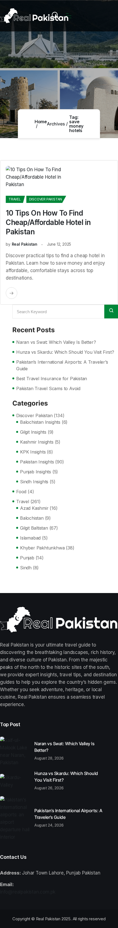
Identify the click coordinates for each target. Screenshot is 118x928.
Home (41, 121)
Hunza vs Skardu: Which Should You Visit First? (65, 352)
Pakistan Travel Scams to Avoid (48, 388)
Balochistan (32, 518)
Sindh (26, 567)
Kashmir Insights (37, 442)
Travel (15, 199)
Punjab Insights (35, 471)
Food (21, 491)
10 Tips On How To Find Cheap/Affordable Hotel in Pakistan (48, 222)
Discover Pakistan (45, 199)
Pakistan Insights (37, 462)
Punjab (27, 557)
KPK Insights (33, 452)
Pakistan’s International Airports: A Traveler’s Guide (62, 365)
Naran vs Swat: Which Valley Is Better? (56, 342)
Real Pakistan (24, 244)
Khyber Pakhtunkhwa (42, 548)
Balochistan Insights (40, 422)
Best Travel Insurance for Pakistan (51, 378)
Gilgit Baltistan (34, 528)
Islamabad (30, 538)
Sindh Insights (34, 481)
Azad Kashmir (34, 508)
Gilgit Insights (33, 432)
